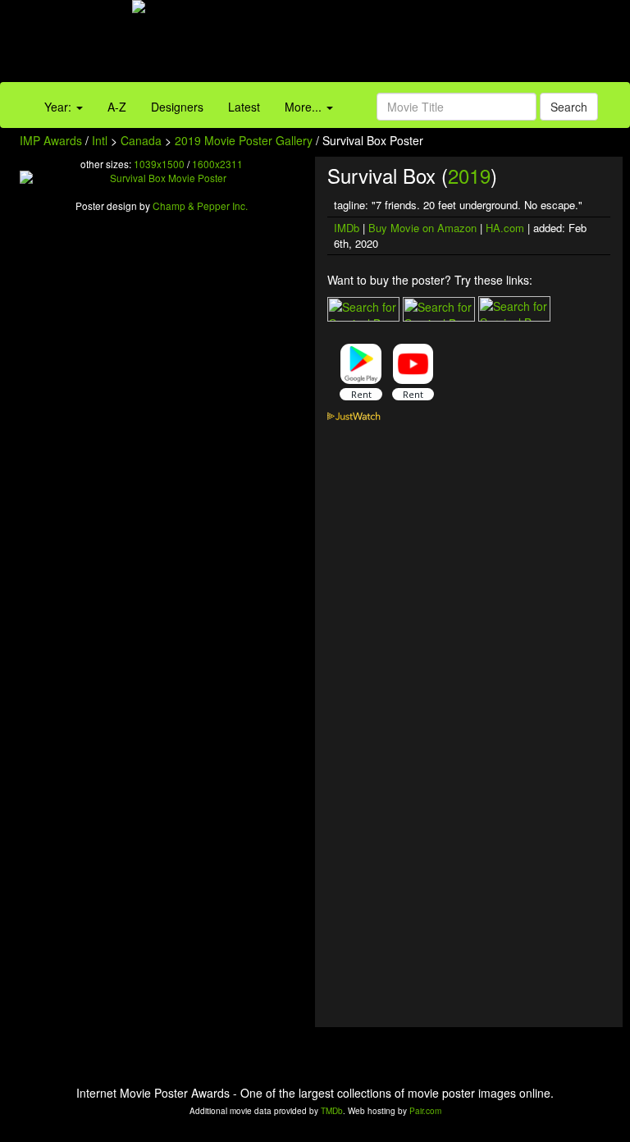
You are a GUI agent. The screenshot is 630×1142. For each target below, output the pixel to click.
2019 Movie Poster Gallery (244, 140)
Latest (244, 106)
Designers (177, 106)
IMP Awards (51, 140)
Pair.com (425, 1111)
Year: (59, 106)
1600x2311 (217, 164)
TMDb (332, 1111)
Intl (99, 140)
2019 (469, 175)
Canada (141, 140)
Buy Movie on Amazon (422, 227)
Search (568, 106)
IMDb (346, 227)
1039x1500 (159, 164)
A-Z (116, 106)
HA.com (505, 227)
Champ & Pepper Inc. (200, 205)
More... (305, 106)
